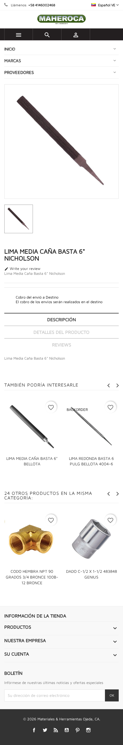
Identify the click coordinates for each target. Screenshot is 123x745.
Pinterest (78, 730)
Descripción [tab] (61, 319)
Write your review (22, 268)
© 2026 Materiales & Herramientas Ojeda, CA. (61, 719)
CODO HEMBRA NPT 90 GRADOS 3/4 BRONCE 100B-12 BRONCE (32, 577)
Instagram (89, 730)
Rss (56, 730)
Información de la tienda (35, 615)
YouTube (67, 730)
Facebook (34, 730)
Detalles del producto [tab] (61, 332)
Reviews (61, 344)
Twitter (45, 730)
